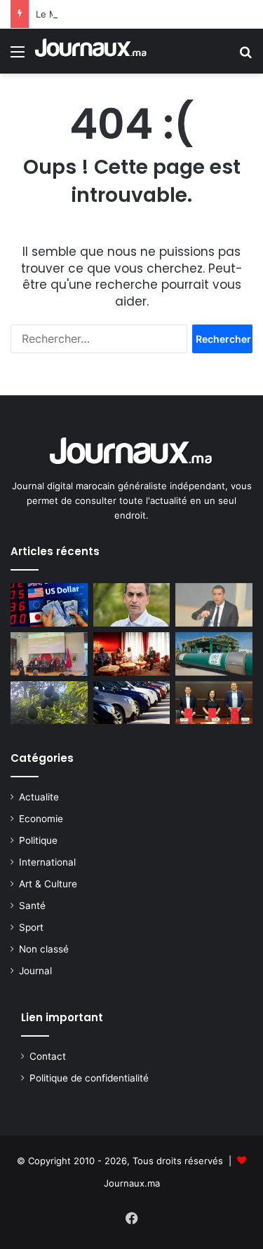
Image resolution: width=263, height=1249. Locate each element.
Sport (31, 927)
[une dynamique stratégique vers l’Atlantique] (131, 654)
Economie (41, 818)
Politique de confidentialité (89, 1078)
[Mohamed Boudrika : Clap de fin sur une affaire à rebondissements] (213, 605)
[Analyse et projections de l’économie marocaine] (131, 605)
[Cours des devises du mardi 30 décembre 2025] (49, 605)
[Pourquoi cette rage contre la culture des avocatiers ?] (49, 703)
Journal (35, 970)
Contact (47, 1056)
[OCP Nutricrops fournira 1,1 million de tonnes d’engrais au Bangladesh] (213, 654)
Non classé (44, 949)
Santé (32, 905)
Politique (38, 840)
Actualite (39, 797)
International (47, 862)
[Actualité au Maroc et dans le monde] (91, 51)
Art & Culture (48, 883)
